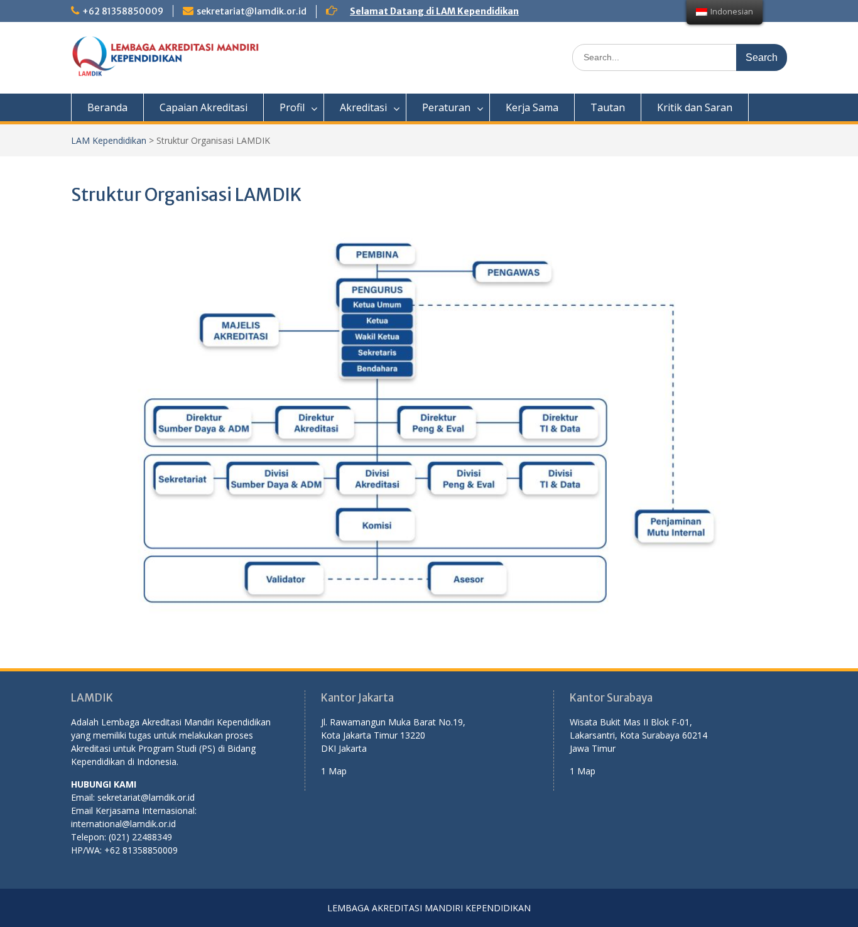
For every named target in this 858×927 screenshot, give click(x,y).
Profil (292, 107)
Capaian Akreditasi (203, 107)
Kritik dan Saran (694, 107)
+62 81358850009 (122, 11)
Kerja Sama (532, 107)
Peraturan (446, 107)
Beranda (107, 107)
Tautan (607, 107)
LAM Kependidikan (108, 140)
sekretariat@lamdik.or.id (252, 11)
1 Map (334, 771)
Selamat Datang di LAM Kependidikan (434, 11)
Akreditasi (363, 107)
